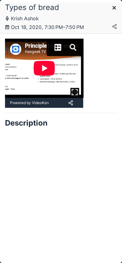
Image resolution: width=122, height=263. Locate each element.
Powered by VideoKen (29, 102)
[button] (114, 8)
